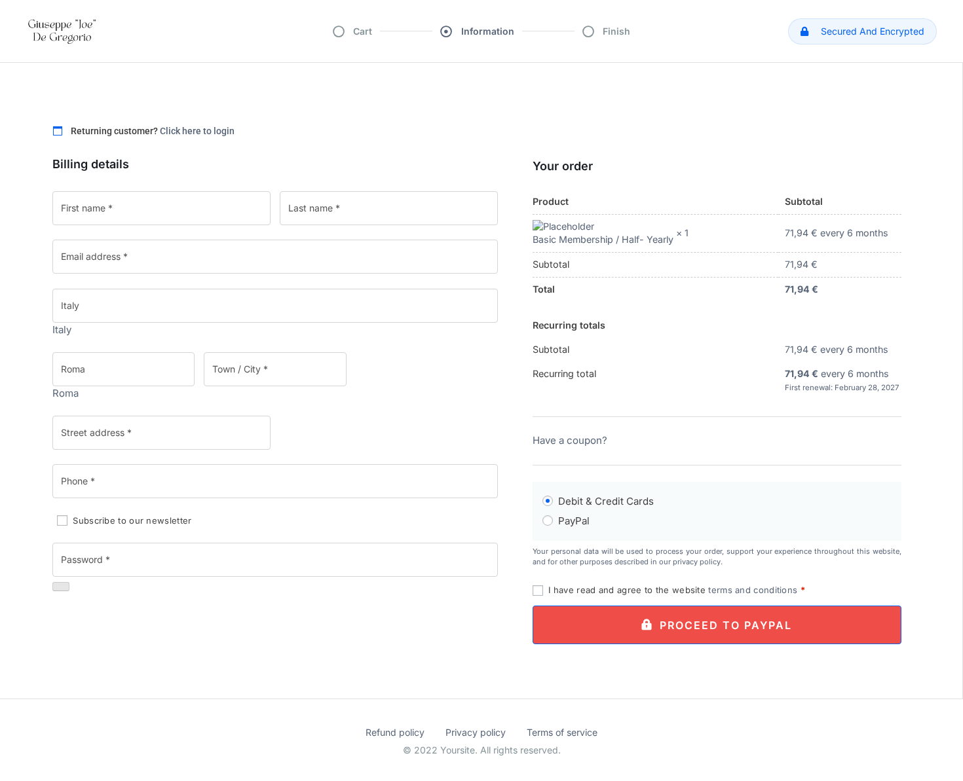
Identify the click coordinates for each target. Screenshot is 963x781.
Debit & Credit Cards (606, 501)
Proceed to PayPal (726, 625)
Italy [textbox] (61, 329)
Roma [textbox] (65, 393)
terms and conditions (752, 590)
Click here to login (197, 131)
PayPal (574, 521)
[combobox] (61, 329)
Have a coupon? (570, 440)
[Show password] (60, 586)
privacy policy (697, 561)
